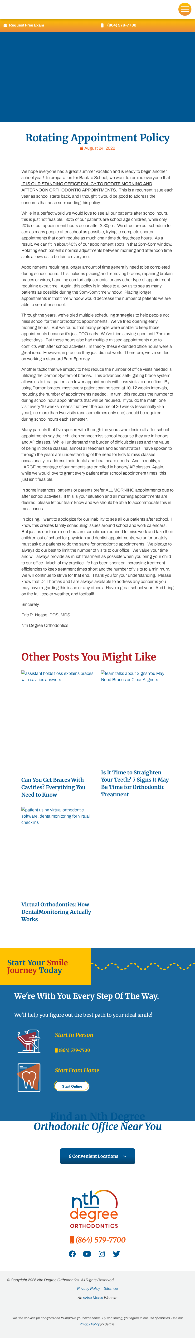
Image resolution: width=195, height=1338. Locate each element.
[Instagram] (102, 1254)
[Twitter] (117, 1254)
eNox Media (93, 1298)
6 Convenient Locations (93, 1156)
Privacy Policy (89, 1324)
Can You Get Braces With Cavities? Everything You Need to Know (53, 787)
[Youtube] (87, 1254)
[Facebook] (72, 1254)
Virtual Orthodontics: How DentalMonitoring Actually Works (56, 912)
